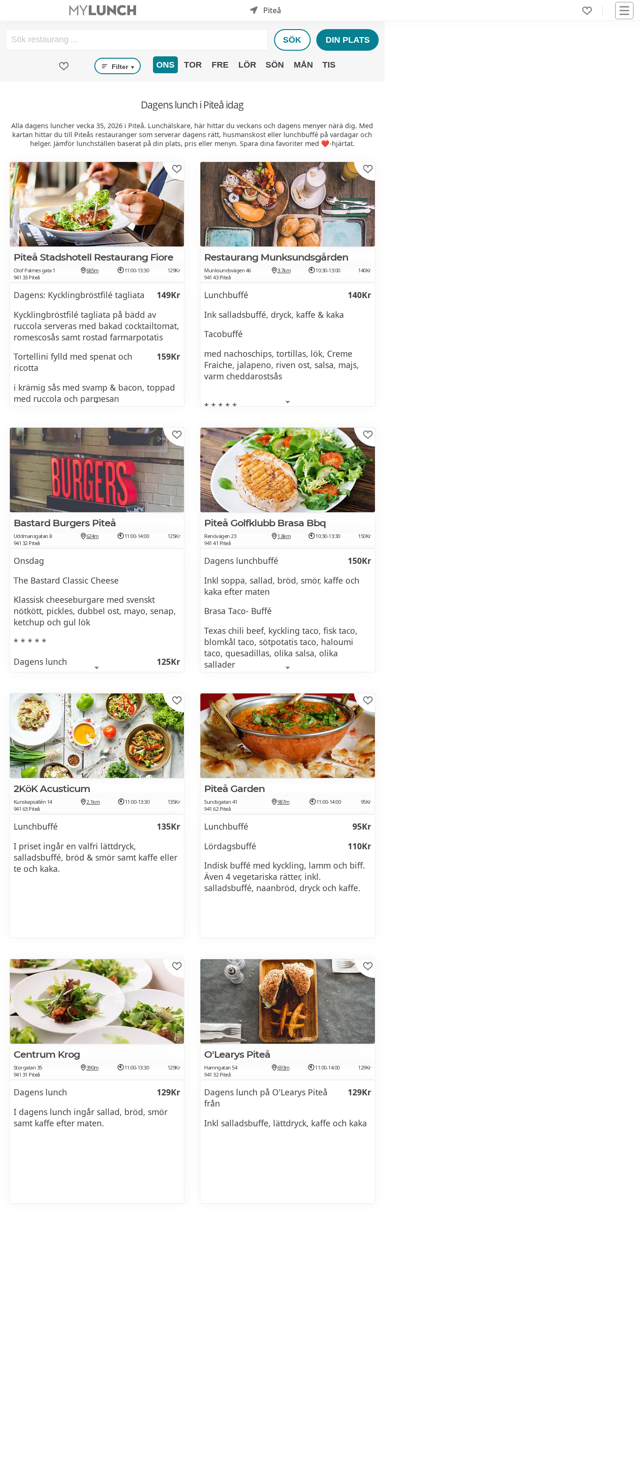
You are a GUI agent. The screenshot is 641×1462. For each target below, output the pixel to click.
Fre (220, 64)
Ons (165, 64)
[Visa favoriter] (64, 66)
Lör (247, 64)
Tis (329, 64)
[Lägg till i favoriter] (177, 169)
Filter (122, 66)
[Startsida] (102, 10)
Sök (292, 40)
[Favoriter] (587, 10)
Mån (303, 64)
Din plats (348, 40)
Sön (275, 64)
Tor (193, 64)
